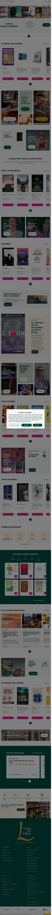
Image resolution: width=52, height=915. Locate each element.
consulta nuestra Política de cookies (22, 421)
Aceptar (37, 425)
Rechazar (26, 425)
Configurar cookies (14, 425)
